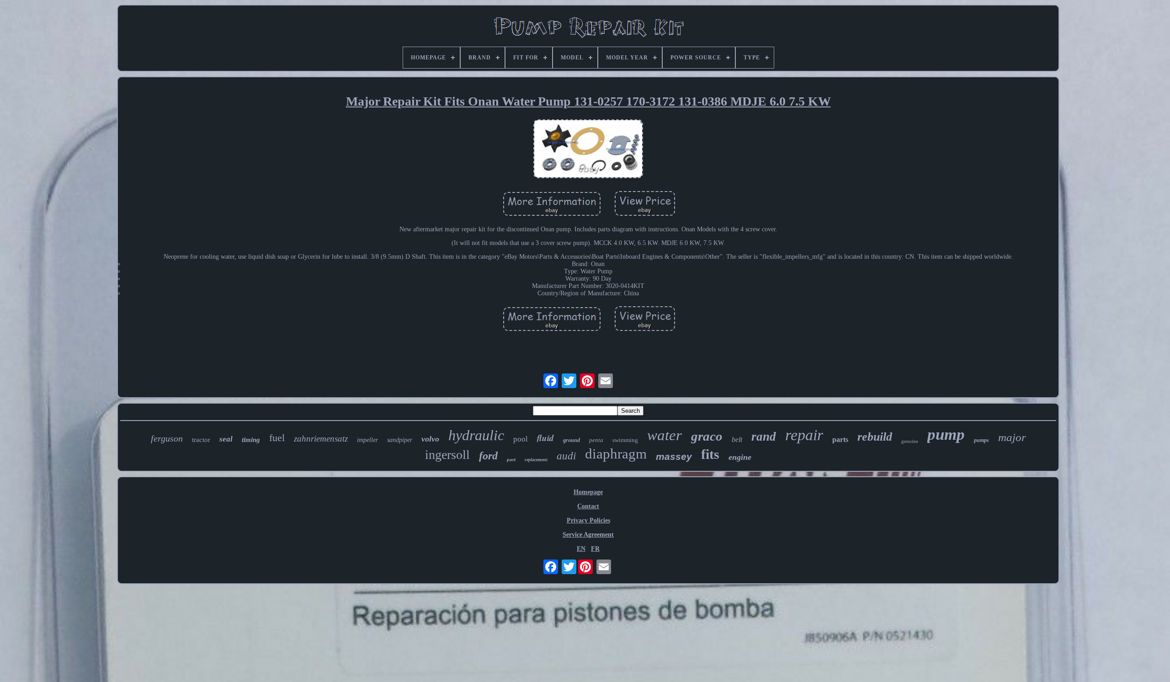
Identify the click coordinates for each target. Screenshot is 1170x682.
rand (763, 436)
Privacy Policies (588, 520)
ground (571, 440)
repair (804, 434)
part (511, 459)
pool (520, 439)
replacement (536, 459)
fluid (545, 438)
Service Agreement (588, 534)
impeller (367, 440)
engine (740, 457)
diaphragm (616, 454)
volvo (430, 438)
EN (581, 548)
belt (737, 439)
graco (707, 436)
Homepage (588, 492)
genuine (909, 441)
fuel (277, 437)
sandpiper (399, 440)
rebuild (874, 436)
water (664, 435)
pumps (981, 440)
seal (226, 439)
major (1012, 437)
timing (251, 439)
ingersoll (447, 455)
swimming (625, 440)
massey (674, 456)
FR (595, 548)
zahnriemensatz (321, 438)
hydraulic (476, 435)
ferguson (167, 438)
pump (946, 434)
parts (840, 439)
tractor (201, 439)
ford (488, 456)
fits (710, 454)
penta (596, 440)
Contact (588, 506)
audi (566, 456)
